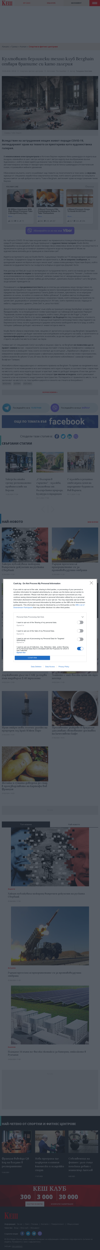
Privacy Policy (64, 667)
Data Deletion (36, 667)
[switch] (80, 622)
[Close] (92, 583)
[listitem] (50, 617)
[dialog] (50, 625)
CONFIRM (32, 658)
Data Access (50, 667)
